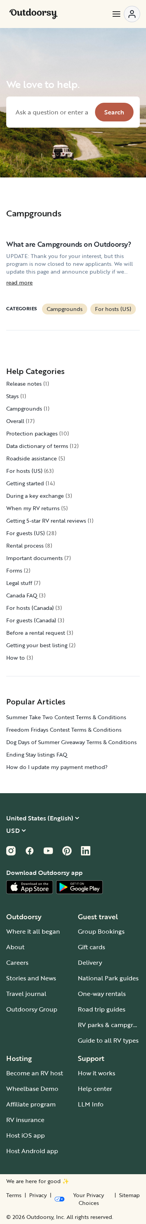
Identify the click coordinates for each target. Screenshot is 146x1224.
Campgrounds (65, 309)
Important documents (34, 558)
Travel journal (26, 993)
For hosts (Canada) (30, 608)
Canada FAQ (21, 595)
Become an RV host (34, 1073)
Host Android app (32, 1151)
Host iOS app (25, 1135)
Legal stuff (19, 583)
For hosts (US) (113, 309)
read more (19, 282)
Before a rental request (35, 633)
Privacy (38, 1195)
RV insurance (25, 1119)
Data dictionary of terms (37, 446)
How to (15, 657)
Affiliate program (31, 1104)
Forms (14, 570)
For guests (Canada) (31, 620)
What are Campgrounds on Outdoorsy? (68, 244)
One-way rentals (102, 993)
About (15, 947)
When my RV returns (33, 508)
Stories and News (31, 978)
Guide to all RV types (108, 1040)
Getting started (25, 483)
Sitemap (129, 1195)
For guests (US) (25, 533)
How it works (96, 1073)
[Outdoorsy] (33, 14)
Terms (13, 1195)
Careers (17, 962)
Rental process (25, 545)
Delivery (90, 962)
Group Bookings (101, 931)
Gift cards (91, 947)
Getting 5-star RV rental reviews (46, 520)
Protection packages (32, 433)
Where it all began (33, 931)
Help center (95, 1088)
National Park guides (108, 978)
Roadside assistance (31, 458)
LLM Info (91, 1104)
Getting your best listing (36, 645)
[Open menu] (126, 14)
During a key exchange (35, 496)
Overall (15, 421)
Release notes (24, 383)
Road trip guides (101, 1009)
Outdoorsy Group (31, 1009)
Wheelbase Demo (32, 1088)
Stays (12, 396)
